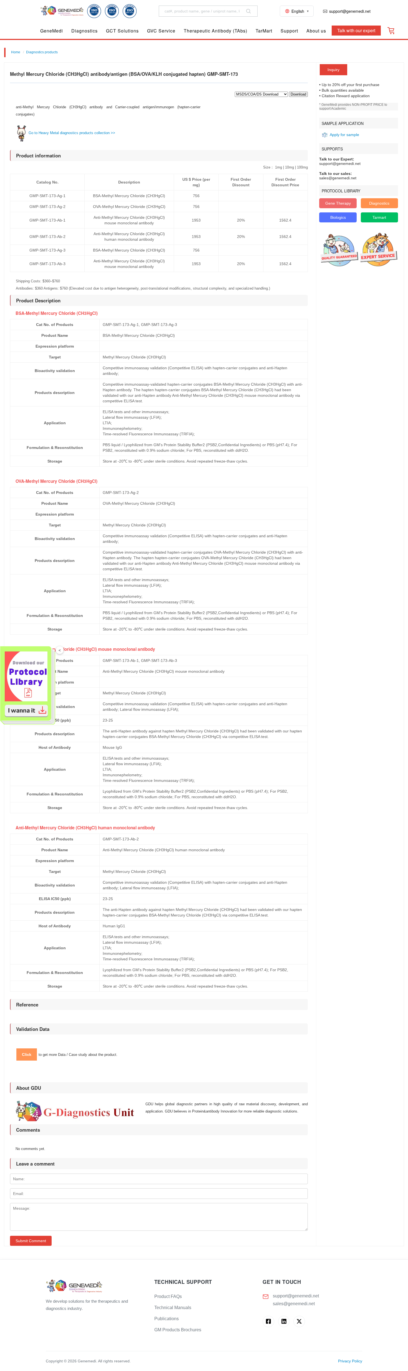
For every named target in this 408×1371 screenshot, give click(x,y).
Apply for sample (344, 134)
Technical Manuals (172, 1307)
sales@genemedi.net (294, 1303)
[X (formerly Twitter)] (299, 1321)
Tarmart (379, 217)
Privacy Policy (350, 1361)
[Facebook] (268, 1321)
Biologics (338, 217)
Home (15, 52)
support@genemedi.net (296, 1296)
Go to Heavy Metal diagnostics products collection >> (71, 133)
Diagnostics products (42, 52)
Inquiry (333, 69)
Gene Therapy (338, 203)
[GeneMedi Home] (95, 1286)
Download (298, 94)
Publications (166, 1318)
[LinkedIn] (283, 1321)
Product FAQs (168, 1296)
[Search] (248, 11)
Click (26, 1054)
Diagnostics (379, 203)
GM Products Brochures (177, 1329)
